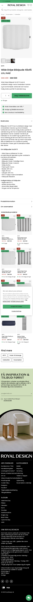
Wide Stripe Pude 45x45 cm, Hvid (6, 271)
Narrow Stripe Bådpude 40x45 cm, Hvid (7, 238)
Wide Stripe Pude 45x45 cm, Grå (22, 238)
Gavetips (4, 510)
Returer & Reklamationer (8, 473)
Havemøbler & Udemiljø (23, 483)
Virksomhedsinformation (8, 478)
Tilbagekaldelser (6, 492)
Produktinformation (8, 201)
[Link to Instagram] (11, 581)
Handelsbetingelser (7, 468)
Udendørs (4, 505)
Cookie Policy (5, 483)
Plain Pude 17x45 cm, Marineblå (7, 337)
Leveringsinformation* (8, 471)
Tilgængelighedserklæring (9, 490)
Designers (4, 485)
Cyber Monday (5, 519)
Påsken (3, 503)
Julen (2, 522)
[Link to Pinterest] (2, 581)
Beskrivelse (5, 121)
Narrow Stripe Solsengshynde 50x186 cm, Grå (21, 337)
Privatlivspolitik (5, 480)
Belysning (19, 468)
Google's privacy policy (17, 301)
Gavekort (4, 487)
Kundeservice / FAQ (7, 466)
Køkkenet (19, 478)
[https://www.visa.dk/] (8, 588)
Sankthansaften (6, 512)
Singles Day (4, 515)
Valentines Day (5, 500)
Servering (19, 471)
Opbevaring (20, 480)
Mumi (3, 507)
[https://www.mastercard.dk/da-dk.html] (3, 588)
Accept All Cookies (16, 306)
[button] (28, 5)
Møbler (18, 466)
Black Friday (4, 517)
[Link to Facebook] (7, 581)
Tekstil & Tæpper (21, 475)
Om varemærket (7, 207)
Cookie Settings (16, 311)
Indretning (19, 473)
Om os (3, 475)
